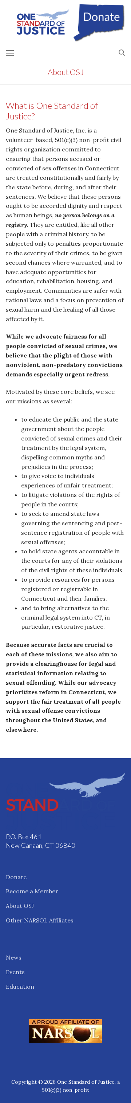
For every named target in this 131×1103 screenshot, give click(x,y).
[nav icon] (10, 53)
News (13, 957)
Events (15, 972)
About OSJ (20, 905)
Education (20, 986)
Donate (16, 877)
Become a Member (32, 891)
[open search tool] (122, 53)
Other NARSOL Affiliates (40, 920)
